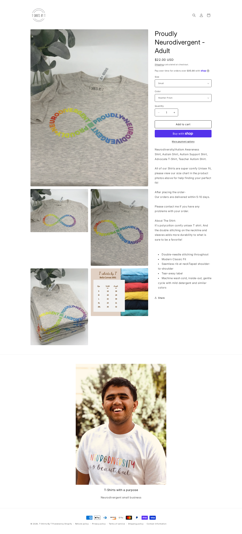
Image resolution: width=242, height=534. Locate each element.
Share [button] (161, 297)
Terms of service (117, 524)
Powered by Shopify (62, 524)
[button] (194, 15)
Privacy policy (99, 524)
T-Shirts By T (45, 524)
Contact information (156, 524)
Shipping (159, 64)
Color (158, 91)
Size (157, 76)
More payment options (183, 141)
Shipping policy (136, 524)
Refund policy (82, 524)
